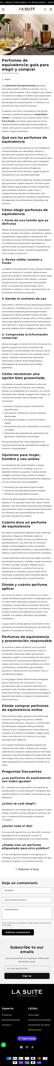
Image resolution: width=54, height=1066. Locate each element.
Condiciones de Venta (39, 1025)
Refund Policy (35, 1030)
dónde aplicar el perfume (30, 623)
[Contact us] (3, 1044)
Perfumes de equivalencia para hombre (25, 490)
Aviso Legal (33, 1015)
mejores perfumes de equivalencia (20, 445)
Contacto (6, 1025)
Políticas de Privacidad (39, 1020)
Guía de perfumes (11, 1020)
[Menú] (3, 9)
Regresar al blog (28, 869)
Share (7, 79)
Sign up (27, 975)
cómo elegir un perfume (14, 253)
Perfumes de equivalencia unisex (21, 494)
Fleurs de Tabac (34, 502)
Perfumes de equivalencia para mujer (23, 487)
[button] (45, 9)
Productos (7, 1015)
